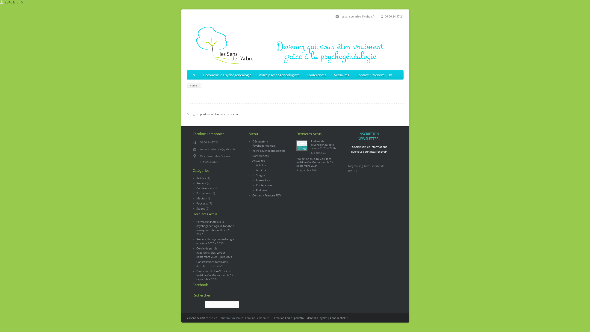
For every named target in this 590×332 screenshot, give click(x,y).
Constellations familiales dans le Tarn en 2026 (212, 264)
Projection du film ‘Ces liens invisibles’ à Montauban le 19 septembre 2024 (214, 275)
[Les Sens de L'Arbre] (294, 64)
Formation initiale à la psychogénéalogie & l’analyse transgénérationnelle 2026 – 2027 (215, 228)
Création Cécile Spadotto (289, 318)
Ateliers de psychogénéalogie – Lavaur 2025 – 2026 (215, 241)
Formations (203, 193)
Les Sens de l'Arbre (197, 318)
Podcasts (202, 203)
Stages (200, 208)
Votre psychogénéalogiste (279, 75)
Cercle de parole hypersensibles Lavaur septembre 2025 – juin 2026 (214, 252)
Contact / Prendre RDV (374, 75)
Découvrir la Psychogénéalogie (227, 75)
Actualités (341, 75)
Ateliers (201, 183)
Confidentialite (339, 318)
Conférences (316, 75)
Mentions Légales (317, 318)
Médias (201, 198)
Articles (201, 178)
